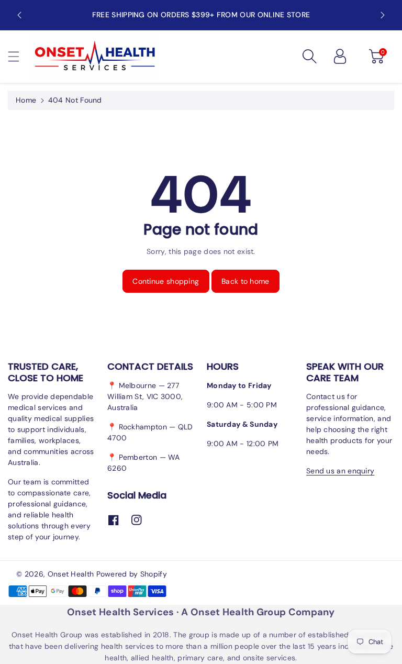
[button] (18, 56)
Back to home (245, 281)
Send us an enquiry (340, 470)
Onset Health (71, 574)
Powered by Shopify (131, 574)
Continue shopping (165, 281)
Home (26, 100)
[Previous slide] (19, 15)
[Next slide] (382, 15)
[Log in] (339, 56)
